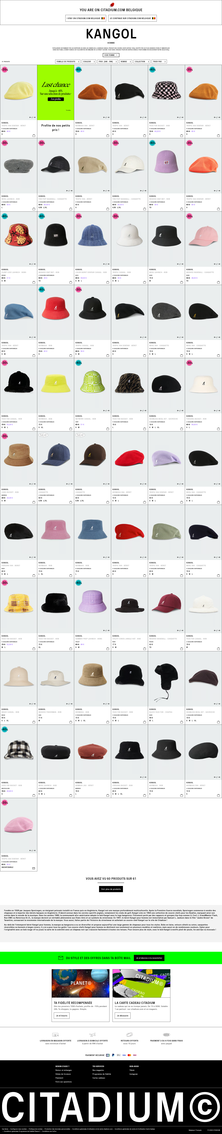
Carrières (5, 1129)
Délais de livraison (63, 1074)
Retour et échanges (63, 1070)
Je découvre (122, 1015)
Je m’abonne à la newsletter (149, 958)
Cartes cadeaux (98, 1078)
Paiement (59, 1078)
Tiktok (132, 1070)
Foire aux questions (63, 1082)
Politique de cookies (36, 1129)
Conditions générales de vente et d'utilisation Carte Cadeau (135, 1129)
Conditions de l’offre (49, 1131)
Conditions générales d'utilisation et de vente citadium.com (92, 1129)
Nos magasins (98, 1070)
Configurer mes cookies (18, 1129)
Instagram (134, 1074)
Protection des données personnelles (57, 1129)
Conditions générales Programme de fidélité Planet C (22, 1131)
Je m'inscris (61, 1015)
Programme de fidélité (101, 1074)
